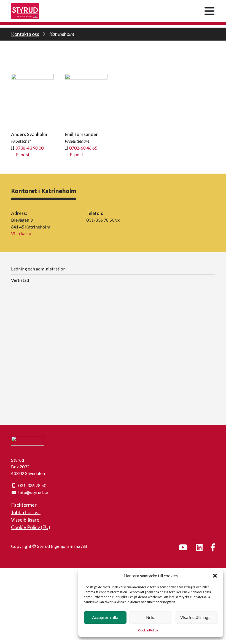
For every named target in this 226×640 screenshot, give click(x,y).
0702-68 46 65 (83, 147)
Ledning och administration (38, 268)
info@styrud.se (33, 492)
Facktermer (24, 505)
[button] (215, 575)
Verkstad (20, 280)
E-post (22, 154)
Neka (150, 617)
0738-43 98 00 (29, 147)
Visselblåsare (25, 520)
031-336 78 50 (32, 485)
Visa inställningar (196, 617)
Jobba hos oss (26, 512)
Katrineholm (61, 34)
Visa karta (21, 233)
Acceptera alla (105, 617)
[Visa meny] (209, 11)
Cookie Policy (148, 630)
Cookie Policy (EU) (30, 527)
